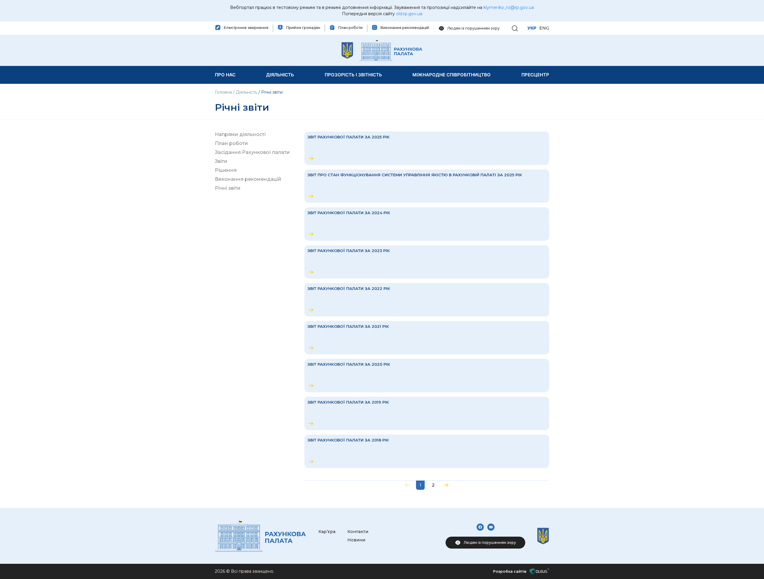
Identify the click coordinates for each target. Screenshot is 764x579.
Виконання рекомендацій (248, 179)
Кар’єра (326, 531)
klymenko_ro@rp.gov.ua (508, 7)
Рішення (226, 170)
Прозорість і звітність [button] (353, 75)
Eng (544, 28)
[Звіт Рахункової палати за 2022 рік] (426, 299)
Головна (224, 92)
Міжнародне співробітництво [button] (451, 75)
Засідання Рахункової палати (252, 152)
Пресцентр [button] (535, 75)
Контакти (357, 531)
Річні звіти (228, 188)
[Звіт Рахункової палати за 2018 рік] (426, 451)
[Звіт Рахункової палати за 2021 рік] (426, 337)
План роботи (231, 143)
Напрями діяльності (240, 134)
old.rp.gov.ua (409, 13)
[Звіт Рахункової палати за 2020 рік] (426, 375)
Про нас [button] (225, 75)
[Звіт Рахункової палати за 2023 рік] (426, 262)
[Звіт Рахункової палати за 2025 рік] (426, 148)
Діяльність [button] (280, 75)
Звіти (221, 161)
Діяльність (246, 92)
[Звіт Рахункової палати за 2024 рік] (426, 224)
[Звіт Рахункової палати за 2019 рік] (426, 413)
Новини (356, 540)
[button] (514, 28)
